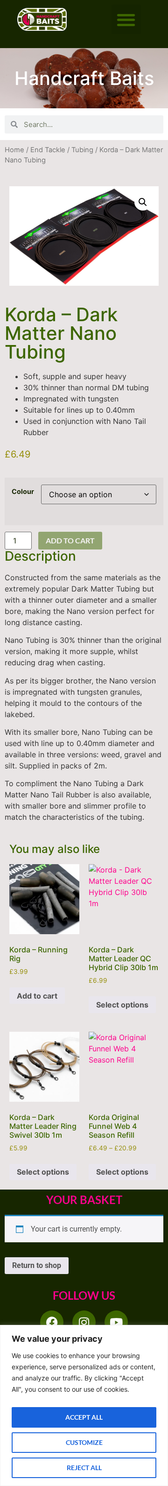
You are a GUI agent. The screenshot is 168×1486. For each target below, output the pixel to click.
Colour (23, 491)
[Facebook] (51, 1322)
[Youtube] (116, 1322)
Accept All (84, 1417)
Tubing (82, 150)
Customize (84, 1442)
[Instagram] (84, 1322)
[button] (126, 19)
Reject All (84, 1468)
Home (14, 150)
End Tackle (47, 150)
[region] (84, 1405)
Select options (122, 1004)
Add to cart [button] (37, 995)
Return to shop (36, 1265)
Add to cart (70, 540)
